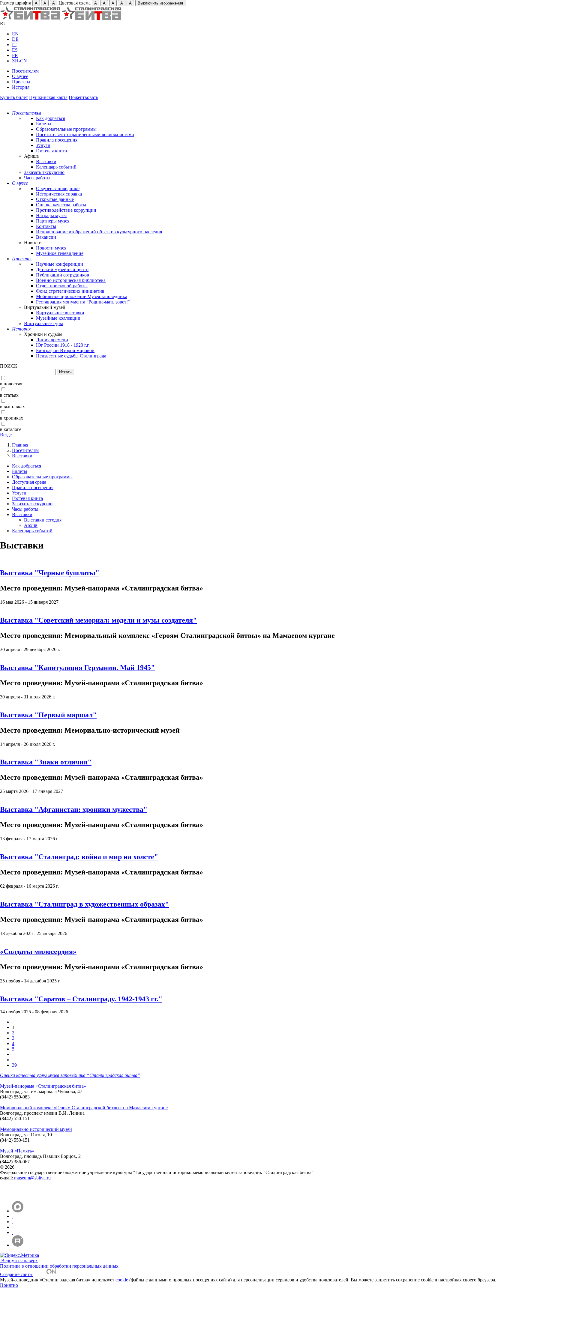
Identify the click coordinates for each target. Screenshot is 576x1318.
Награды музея (51, 215)
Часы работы (37, 177)
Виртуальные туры (43, 323)
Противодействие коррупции (66, 210)
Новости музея (51, 247)
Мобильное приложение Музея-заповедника (81, 296)
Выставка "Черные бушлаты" (49, 573)
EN (15, 33)
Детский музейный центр (62, 269)
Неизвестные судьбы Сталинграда (71, 355)
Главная (20, 444)
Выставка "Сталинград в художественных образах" (84, 904)
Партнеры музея (52, 220)
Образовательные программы (66, 129)
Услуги (43, 145)
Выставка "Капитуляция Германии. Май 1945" (77, 667)
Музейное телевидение (59, 253)
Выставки (46, 161)
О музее (20, 76)
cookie (122, 1279)
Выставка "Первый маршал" (48, 715)
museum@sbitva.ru (32, 1177)
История (20, 87)
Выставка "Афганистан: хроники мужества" (73, 809)
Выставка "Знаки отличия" (46, 762)
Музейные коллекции (58, 318)
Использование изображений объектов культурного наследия (99, 231)
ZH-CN (19, 60)
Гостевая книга (51, 150)
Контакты (46, 226)
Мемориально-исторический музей (36, 1129)
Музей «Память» (17, 1150)
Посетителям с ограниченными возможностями (85, 134)
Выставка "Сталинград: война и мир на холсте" (79, 857)
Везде (6, 434)
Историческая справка (59, 193)
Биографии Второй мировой (65, 350)
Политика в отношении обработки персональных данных (59, 1266)
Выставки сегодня (43, 519)
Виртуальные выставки (60, 312)
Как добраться (50, 118)
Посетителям (25, 70)
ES (15, 49)
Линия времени (52, 339)
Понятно (9, 1285)
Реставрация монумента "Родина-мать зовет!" (83, 301)
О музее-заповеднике (58, 188)
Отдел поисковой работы (62, 285)
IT (14, 44)
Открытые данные (55, 199)
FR (15, 55)
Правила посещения (56, 139)
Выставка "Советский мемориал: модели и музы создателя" (98, 620)
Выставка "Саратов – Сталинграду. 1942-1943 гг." (81, 999)
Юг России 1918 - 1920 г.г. (63, 345)
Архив (31, 525)
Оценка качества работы (61, 204)
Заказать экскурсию (44, 172)
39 (14, 1065)
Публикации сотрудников (62, 274)
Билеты (43, 123)
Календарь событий (56, 166)
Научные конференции (59, 264)
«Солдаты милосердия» (38, 951)
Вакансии (46, 237)
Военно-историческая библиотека (71, 280)
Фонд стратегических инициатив (70, 291)
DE (15, 39)
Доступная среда (29, 482)
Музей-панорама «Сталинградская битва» (43, 1086)
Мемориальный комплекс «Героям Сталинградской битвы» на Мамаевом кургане (84, 1107)
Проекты (21, 81)
